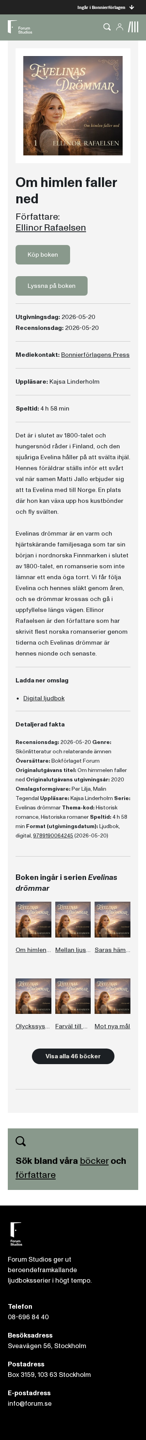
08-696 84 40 (28, 1317)
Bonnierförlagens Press (95, 355)
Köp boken (43, 254)
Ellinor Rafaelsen (51, 227)
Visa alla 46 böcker (73, 1056)
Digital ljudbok (44, 698)
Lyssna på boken (52, 286)
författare (36, 1175)
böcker (94, 1160)
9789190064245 (53, 835)
